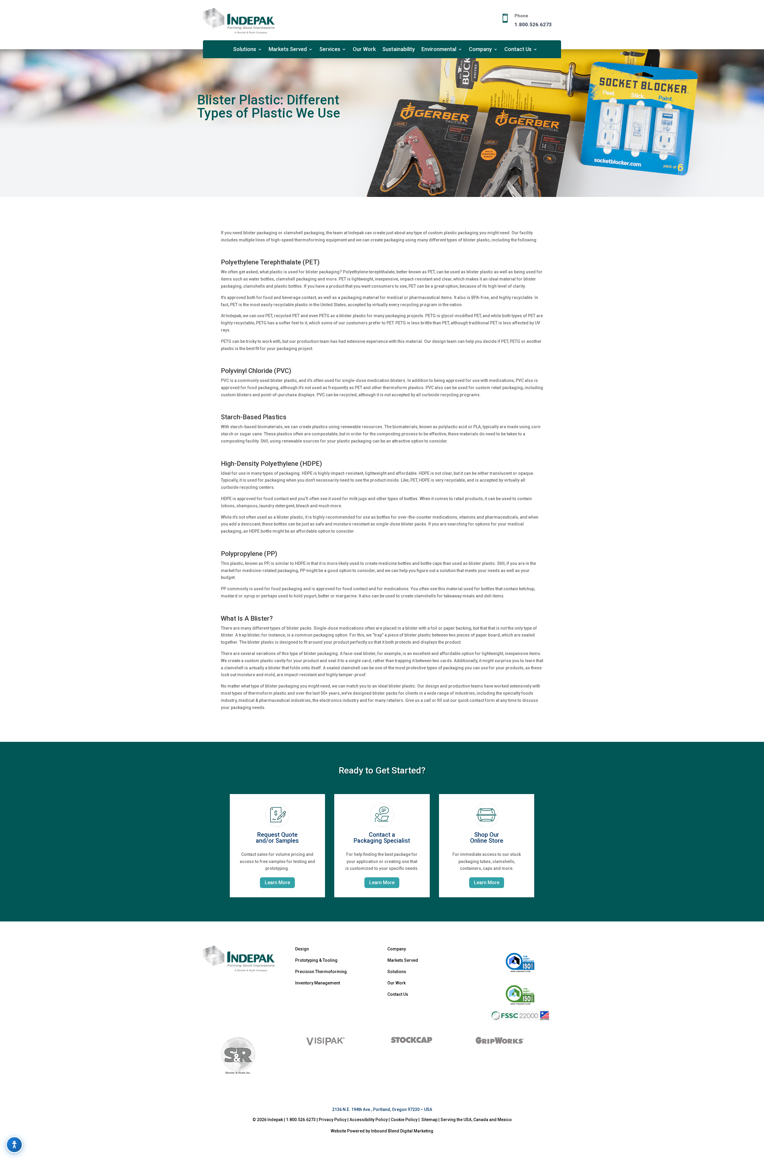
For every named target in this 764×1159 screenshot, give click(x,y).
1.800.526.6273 (533, 24)
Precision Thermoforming (321, 971)
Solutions (244, 49)
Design (302, 949)
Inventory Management (317, 983)
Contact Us (518, 49)
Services (329, 49)
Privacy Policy (332, 1119)
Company (480, 49)
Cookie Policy (404, 1119)
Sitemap (429, 1119)
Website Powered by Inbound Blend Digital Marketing (382, 1131)
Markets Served (288, 49)
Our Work (364, 49)
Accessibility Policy (368, 1119)
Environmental (438, 49)
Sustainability (398, 49)
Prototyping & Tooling (316, 960)
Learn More (277, 882)
